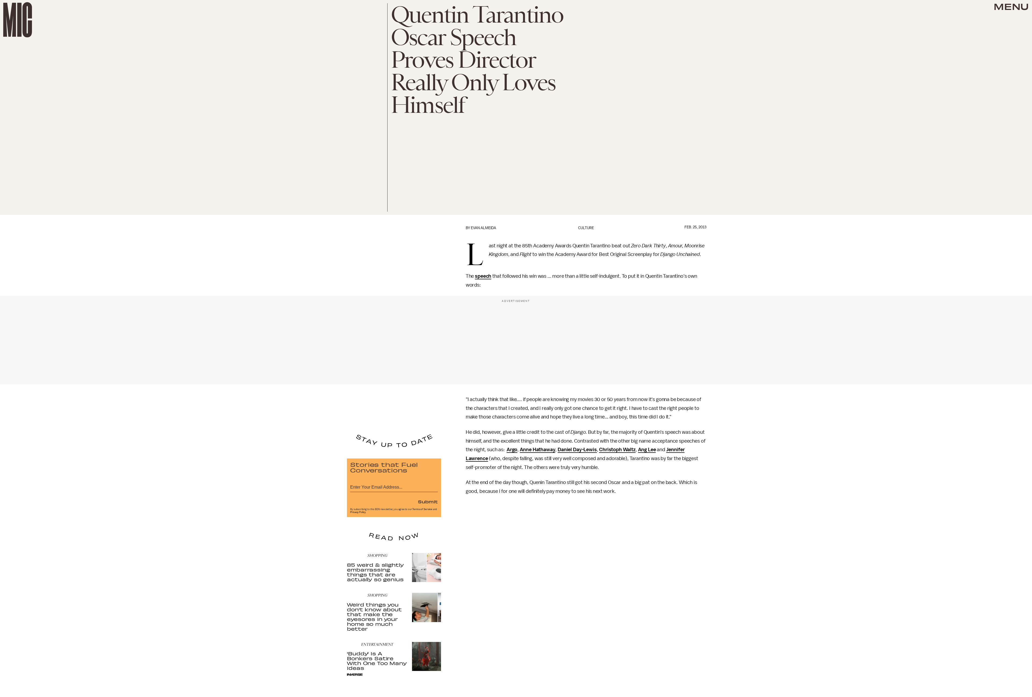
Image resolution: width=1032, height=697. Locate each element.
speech (483, 276)
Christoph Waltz (617, 449)
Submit (428, 501)
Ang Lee (647, 449)
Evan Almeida (483, 228)
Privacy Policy (358, 512)
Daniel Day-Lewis (577, 449)
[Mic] (17, 19)
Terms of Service (422, 509)
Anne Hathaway (538, 449)
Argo (512, 449)
